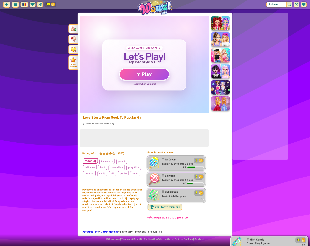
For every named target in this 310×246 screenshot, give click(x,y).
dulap (135, 173)
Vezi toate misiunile (167, 207)
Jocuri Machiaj (109, 231)
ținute (123, 173)
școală (121, 161)
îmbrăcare (107, 161)
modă (102, 173)
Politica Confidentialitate (158, 239)
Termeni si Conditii (131, 239)
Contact (199, 239)
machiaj (90, 161)
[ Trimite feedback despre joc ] (98, 124)
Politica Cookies (184, 239)
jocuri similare (73, 65)
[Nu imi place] (73, 39)
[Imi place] (73, 28)
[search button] (289, 4)
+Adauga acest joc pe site (167, 217)
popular (89, 173)
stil (112, 173)
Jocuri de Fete (90, 231)
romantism (116, 167)
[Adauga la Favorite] (73, 49)
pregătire (133, 167)
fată (102, 167)
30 (48, 4)
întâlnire (90, 167)
